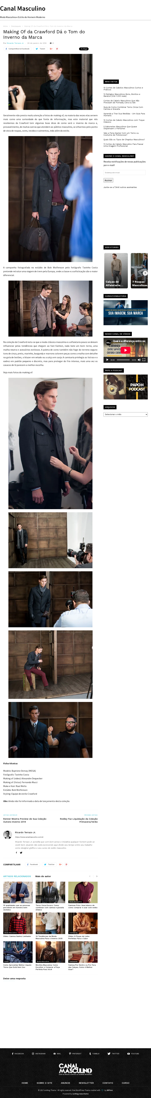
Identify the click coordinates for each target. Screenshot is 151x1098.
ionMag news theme (80, 1094)
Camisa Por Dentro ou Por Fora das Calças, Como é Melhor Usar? (82, 967)
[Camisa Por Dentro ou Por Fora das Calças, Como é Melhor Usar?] (83, 952)
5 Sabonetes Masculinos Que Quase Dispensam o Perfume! (120, 127)
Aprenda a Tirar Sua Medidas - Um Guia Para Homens (124, 115)
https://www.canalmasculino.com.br (29, 837)
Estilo (6, 902)
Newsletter (86, 1083)
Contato (107, 1083)
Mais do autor (43, 876)
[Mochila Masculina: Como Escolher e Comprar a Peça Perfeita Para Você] (50, 952)
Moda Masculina (75, 902)
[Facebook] (16, 853)
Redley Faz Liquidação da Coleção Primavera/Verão (79, 820)
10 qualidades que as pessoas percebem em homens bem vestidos (16, 907)
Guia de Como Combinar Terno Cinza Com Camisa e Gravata (123, 108)
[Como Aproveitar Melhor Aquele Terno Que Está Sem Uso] (18, 952)
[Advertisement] (126, 54)
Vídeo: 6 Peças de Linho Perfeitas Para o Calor (79, 937)
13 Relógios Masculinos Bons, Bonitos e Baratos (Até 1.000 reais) (122, 95)
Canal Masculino (22, 8)
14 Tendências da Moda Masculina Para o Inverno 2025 (49, 937)
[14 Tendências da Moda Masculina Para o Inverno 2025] (50, 923)
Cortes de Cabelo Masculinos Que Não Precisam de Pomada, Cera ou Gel (121, 102)
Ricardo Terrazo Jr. (15, 43)
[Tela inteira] (143, 359)
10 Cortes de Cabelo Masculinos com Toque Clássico (124, 121)
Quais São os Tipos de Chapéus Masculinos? (124, 139)
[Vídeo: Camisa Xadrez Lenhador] (18, 923)
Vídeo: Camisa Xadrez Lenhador (17, 936)
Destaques (73, 932)
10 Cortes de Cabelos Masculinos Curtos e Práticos (123, 89)
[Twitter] (21, 853)
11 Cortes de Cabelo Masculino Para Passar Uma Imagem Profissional (123, 145)
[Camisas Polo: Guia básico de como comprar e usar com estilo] (83, 892)
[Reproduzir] (107, 359)
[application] (126, 350)
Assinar (108, 180)
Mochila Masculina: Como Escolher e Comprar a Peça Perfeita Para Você (48, 967)
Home (25, 1083)
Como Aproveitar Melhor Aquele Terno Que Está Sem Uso (17, 966)
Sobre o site (44, 1083)
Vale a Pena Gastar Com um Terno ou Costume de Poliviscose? (121, 134)
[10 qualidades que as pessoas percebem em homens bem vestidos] (18, 892)
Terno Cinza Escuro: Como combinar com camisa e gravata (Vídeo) (50, 907)
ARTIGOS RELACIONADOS (17, 876)
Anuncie (65, 1083)
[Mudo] (139, 359)
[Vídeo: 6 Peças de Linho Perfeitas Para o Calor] (83, 923)
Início (5, 26)
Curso (125, 1083)
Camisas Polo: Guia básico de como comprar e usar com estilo (82, 906)
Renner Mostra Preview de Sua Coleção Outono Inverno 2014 (24, 820)
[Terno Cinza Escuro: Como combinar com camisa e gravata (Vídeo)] (50, 892)
